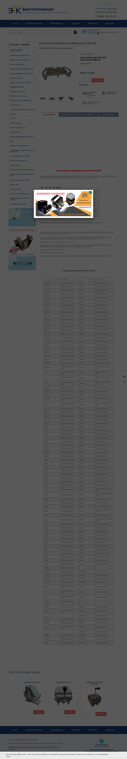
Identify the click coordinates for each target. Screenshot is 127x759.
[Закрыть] (90, 192)
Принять (116, 755)
